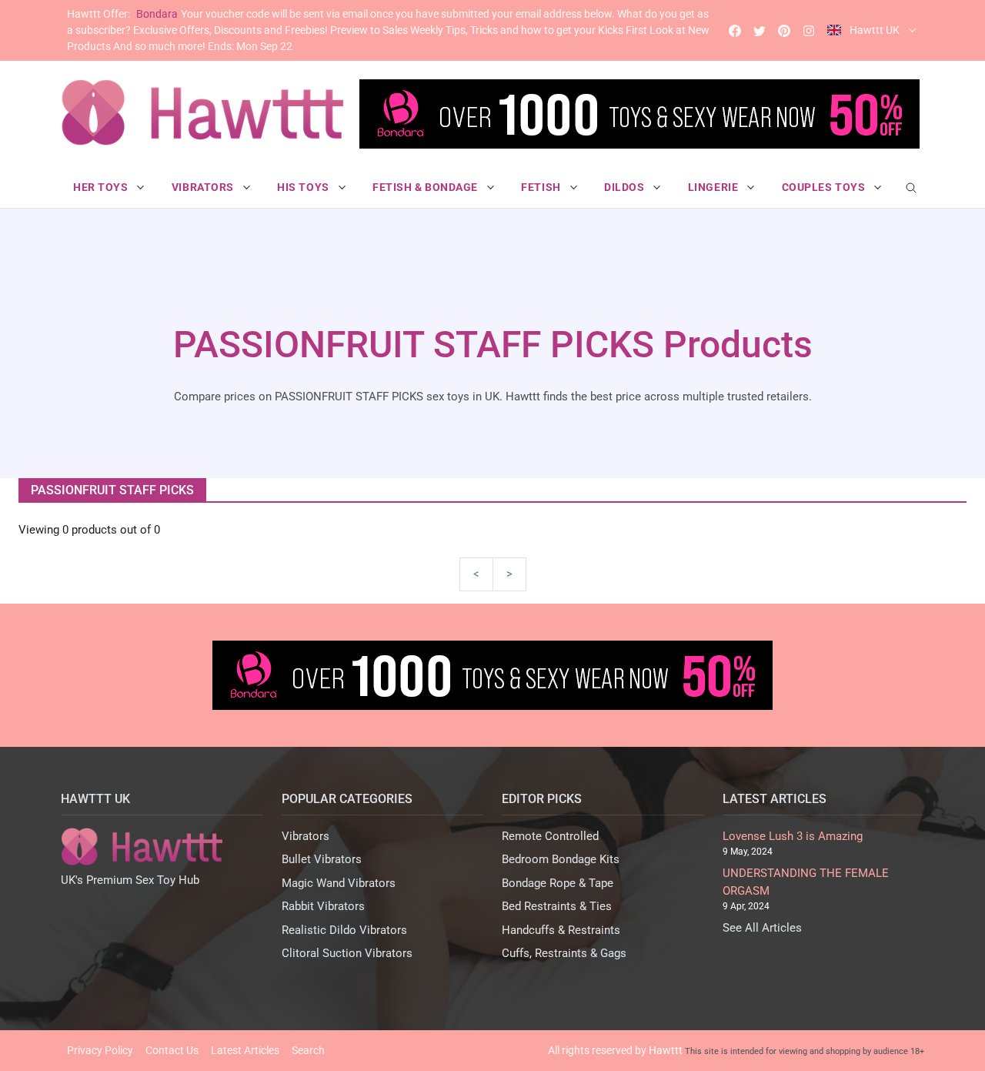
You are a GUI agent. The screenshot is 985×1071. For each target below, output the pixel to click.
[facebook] (735, 30)
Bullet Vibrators (322, 859)
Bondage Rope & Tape (557, 883)
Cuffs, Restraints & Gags (564, 953)
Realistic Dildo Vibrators (344, 930)
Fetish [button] (542, 187)
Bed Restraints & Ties (557, 906)
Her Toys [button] (102, 187)
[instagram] (808, 30)
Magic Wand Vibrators (339, 883)
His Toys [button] (304, 187)
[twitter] (759, 30)
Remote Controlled (550, 836)
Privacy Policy (100, 1050)
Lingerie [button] (714, 187)
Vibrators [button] (204, 187)
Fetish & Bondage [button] (426, 187)
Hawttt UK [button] (874, 30)
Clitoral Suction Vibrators (347, 953)
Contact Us (172, 1050)
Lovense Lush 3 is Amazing (793, 836)
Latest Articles (245, 1050)
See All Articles (762, 928)
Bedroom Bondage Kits (560, 859)
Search (308, 1050)
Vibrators (305, 836)
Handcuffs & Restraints (561, 930)
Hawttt (666, 1050)
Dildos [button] (625, 187)
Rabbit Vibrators (323, 906)
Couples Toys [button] (825, 187)
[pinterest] (784, 30)
